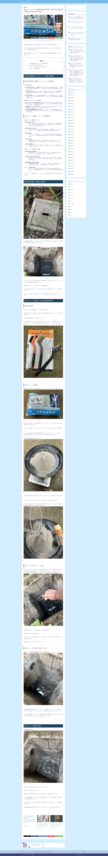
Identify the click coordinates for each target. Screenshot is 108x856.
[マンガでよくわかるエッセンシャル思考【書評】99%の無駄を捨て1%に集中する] (43, 818)
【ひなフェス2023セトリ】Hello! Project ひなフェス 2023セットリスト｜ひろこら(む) (76, 52)
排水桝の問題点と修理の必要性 (36, 65)
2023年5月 (72, 103)
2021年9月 (72, 117)
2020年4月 (72, 157)
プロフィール (69, 1)
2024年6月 (72, 92)
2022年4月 (72, 109)
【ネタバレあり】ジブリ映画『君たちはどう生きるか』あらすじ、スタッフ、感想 (77, 34)
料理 (70, 206)
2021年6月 (72, 123)
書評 (70, 212)
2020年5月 (72, 154)
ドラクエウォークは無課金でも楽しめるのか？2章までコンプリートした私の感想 (56, 825)
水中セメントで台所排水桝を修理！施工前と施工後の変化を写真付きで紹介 (77, 17)
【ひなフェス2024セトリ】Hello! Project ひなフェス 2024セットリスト (77, 22)
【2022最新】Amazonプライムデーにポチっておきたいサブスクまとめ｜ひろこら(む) (76, 66)
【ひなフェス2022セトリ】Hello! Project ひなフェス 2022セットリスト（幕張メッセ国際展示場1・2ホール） (76, 70)
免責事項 (32, 854)
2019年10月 (72, 165)
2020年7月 (72, 151)
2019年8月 (72, 171)
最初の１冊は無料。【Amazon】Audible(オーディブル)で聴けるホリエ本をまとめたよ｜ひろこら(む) (76, 81)
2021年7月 (72, 120)
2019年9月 (72, 168)
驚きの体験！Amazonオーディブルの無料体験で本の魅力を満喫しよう (77, 39)
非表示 (45, 61)
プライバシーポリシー (26, 854)
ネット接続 (72, 203)
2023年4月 (72, 106)
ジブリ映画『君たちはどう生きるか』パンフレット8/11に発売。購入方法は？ (77, 28)
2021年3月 (72, 131)
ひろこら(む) (25, 1)
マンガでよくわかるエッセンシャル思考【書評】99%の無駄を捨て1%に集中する (43, 825)
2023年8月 (72, 97)
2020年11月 (72, 143)
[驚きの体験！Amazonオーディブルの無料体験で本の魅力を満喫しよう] (30, 822)
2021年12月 (72, 114)
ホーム (62, 1)
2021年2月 (72, 134)
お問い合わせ (78, 1)
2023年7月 (72, 100)
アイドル (71, 192)
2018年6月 (72, 174)
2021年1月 (72, 137)
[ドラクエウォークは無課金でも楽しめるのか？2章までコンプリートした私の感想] (56, 818)
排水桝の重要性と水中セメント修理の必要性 (39, 63)
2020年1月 (72, 160)
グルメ (71, 198)
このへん (36, 423)
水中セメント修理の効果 (35, 68)
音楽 (70, 215)
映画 (70, 209)
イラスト (71, 195)
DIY (24, 7)
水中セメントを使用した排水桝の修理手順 (38, 66)
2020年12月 (72, 140)
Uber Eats (72, 189)
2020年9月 (72, 148)
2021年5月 (72, 126)
